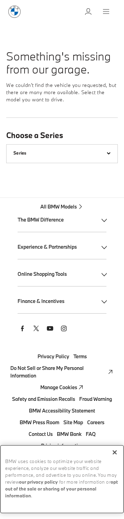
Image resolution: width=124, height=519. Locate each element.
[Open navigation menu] (107, 11)
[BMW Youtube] (50, 329)
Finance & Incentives (41, 301)
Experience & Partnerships (47, 247)
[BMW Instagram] (64, 329)
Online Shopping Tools (42, 274)
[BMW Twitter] (36, 329)
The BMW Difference (41, 219)
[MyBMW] (89, 11)
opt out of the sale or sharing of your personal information (61, 489)
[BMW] (14, 11)
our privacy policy (38, 482)
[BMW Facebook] (22, 329)
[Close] (114, 452)
